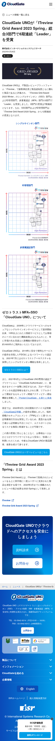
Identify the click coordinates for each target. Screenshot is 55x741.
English (30, 689)
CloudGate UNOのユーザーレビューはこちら (26, 452)
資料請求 (22, 549)
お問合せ (22, 563)
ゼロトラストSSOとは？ (16, 369)
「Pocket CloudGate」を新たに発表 (34, 397)
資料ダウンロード (35, 735)
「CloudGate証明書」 (12, 411)
